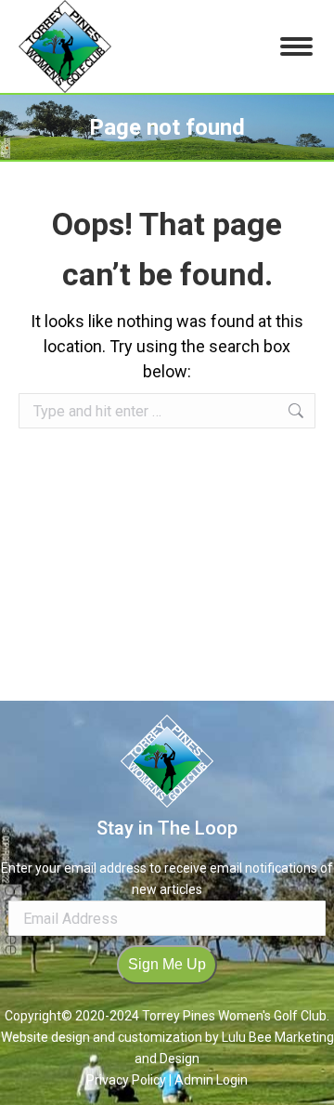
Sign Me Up (167, 964)
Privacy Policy (127, 1079)
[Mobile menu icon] (296, 46)
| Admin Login (208, 1079)
